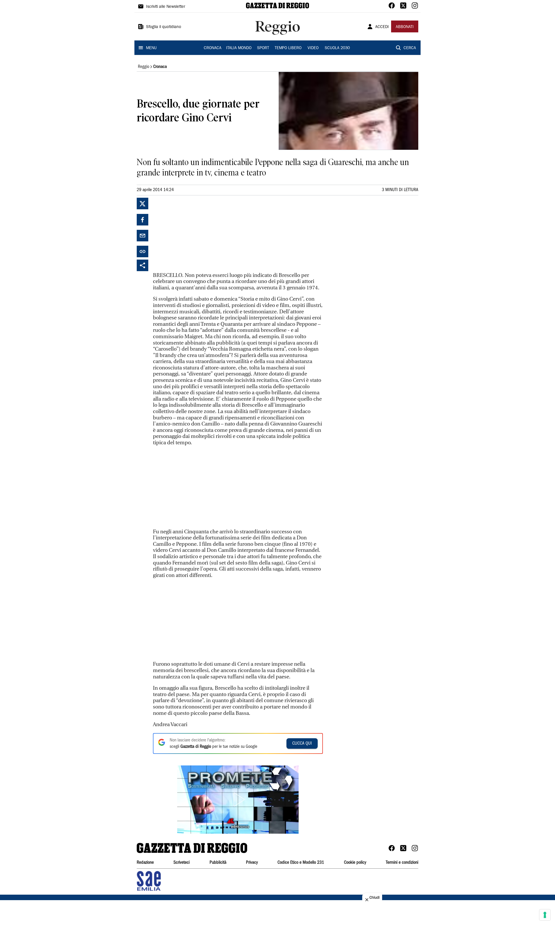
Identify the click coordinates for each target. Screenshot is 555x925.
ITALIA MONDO (238, 48)
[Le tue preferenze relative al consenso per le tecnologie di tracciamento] (544, 914)
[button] (238, 799)
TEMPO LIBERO (288, 48)
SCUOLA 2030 (337, 48)
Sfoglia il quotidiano (163, 27)
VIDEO (313, 48)
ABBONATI (405, 27)
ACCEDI (382, 27)
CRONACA (212, 48)
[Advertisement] (196, 234)
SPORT (263, 48)
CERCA (410, 48)
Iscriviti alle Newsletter (165, 7)
